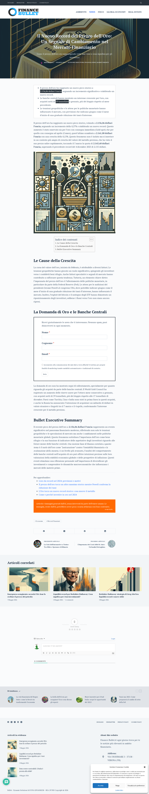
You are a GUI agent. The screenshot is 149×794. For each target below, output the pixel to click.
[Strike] (52, 653)
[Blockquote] (61, 653)
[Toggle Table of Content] (90, 239)
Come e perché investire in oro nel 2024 (58, 494)
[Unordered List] (58, 653)
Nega (117, 785)
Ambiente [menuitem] (81, 12)
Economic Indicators (76, 62)
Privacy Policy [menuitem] (32, 2)
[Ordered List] (55, 653)
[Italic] (46, 653)
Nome (45, 332)
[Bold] (43, 653)
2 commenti (69, 600)
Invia (45, 374)
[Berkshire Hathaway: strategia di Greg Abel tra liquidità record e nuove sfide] (120, 579)
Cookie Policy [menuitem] (44, 2)
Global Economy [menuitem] (116, 12)
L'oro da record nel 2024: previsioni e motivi (60, 481)
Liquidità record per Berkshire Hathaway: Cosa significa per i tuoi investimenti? (32, 756)
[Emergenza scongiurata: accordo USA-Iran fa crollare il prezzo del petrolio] (28, 579)
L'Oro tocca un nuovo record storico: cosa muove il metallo (67, 491)
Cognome (47, 343)
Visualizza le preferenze (136, 785)
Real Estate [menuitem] (135, 12)
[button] (145, 767)
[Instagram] (15, 722)
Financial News (90, 62)
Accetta (100, 785)
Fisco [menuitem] (101, 12)
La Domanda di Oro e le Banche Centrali (75, 246)
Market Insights (103, 62)
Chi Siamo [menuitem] (10, 2)
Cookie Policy (119, 790)
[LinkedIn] (105, 531)
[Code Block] (65, 653)
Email (45, 354)
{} (71, 653)
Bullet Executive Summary (69, 249)
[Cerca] (141, 2)
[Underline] (49, 653)
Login (113, 639)
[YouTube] (21, 722)
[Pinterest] (85, 531)
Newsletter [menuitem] (20, 2)
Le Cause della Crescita (67, 243)
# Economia (39, 521)
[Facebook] (44, 531)
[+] (74, 653)
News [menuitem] (92, 12)
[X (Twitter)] (64, 531)
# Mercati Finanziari (53, 521)
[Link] (68, 653)
